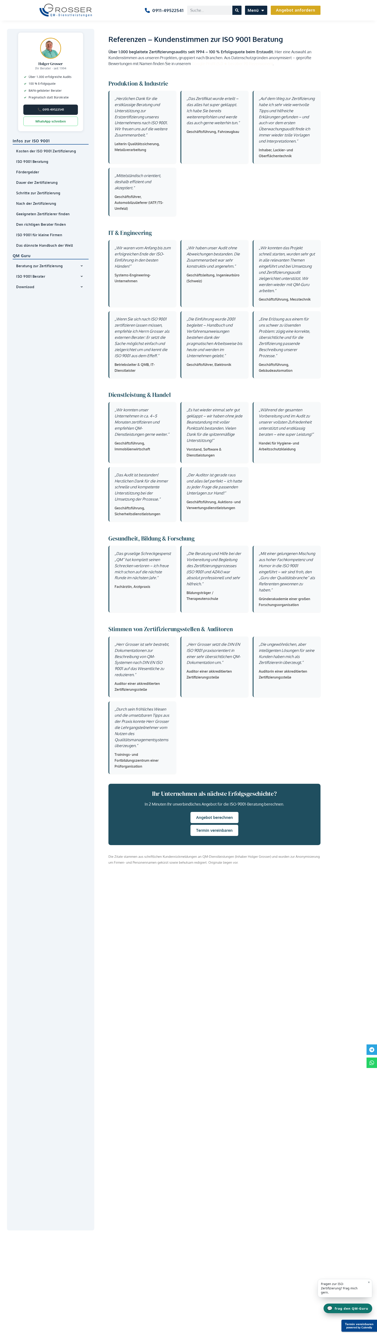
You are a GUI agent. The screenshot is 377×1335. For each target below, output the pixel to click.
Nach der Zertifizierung (36, 203)
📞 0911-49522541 (51, 109)
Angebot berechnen (214, 817)
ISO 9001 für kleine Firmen (39, 235)
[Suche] (237, 10)
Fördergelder (27, 172)
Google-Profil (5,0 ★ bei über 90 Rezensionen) (232, 63)
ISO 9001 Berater (30, 276)
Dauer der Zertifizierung (37, 182)
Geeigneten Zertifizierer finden (43, 214)
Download (25, 287)
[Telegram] (372, 1049)
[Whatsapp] (372, 1063)
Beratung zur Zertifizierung (39, 266)
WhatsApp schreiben (50, 121)
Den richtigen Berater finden (41, 224)
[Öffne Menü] (262, 10)
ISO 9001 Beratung (32, 161)
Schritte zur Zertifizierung (38, 193)
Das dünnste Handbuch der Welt (44, 245)
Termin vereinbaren (214, 830)
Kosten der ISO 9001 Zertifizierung (46, 151)
